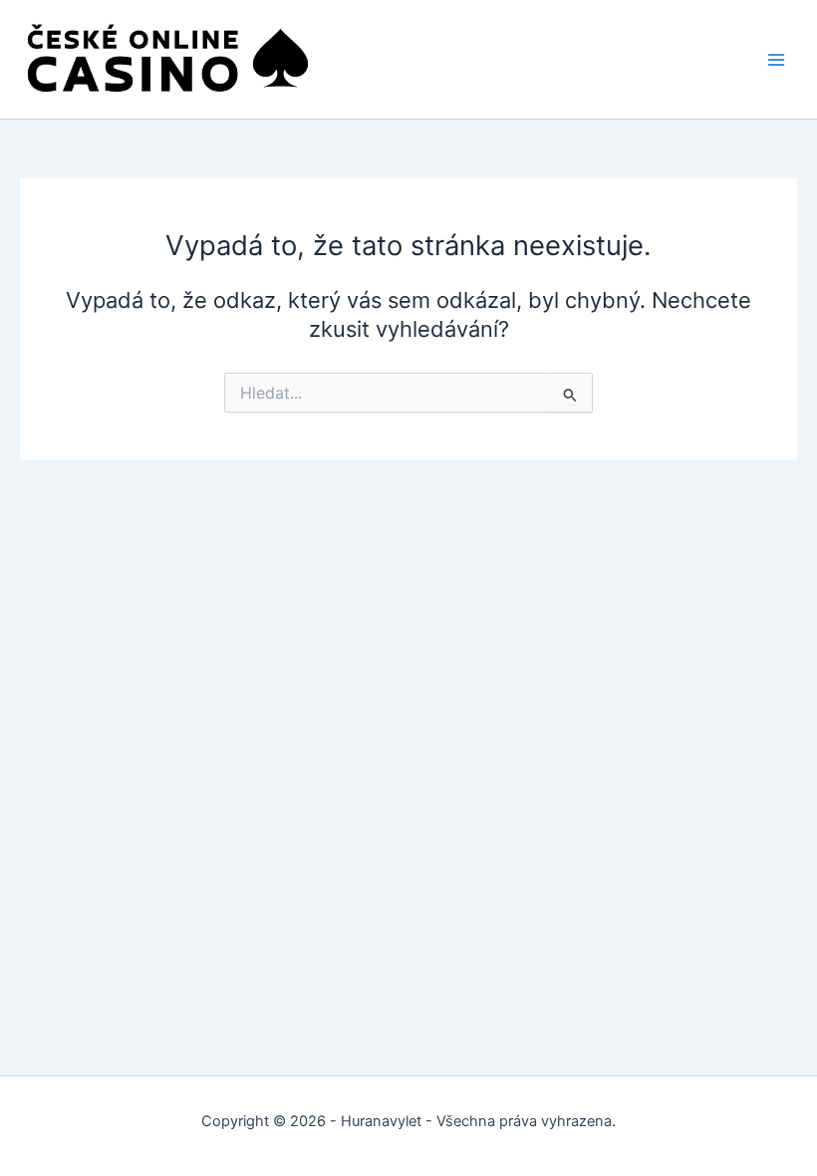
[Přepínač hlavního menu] (776, 60)
